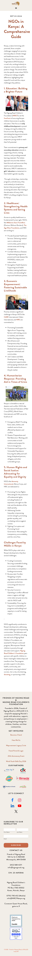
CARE (6, 317)
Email (5, 839)
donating (7, 674)
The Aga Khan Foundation (15, 226)
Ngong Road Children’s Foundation (14, 652)
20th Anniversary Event (16, 756)
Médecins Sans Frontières (16, 222)
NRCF (15, 115)
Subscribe (16, 845)
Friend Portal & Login (16, 750)
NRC (18, 319)
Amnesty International (11, 482)
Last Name (19, 832)
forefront (7, 118)
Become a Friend (16, 735)
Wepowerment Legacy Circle (16, 745)
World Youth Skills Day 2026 (16, 761)
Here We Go (16, 740)
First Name (7, 832)
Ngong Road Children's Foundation (16, 3)
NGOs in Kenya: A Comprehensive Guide (17, 29)
